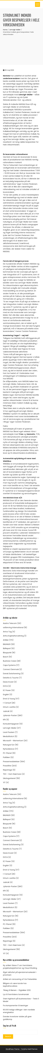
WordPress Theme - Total (15, 1049)
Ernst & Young (9, 698)
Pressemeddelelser (11, 761)
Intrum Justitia (9, 707)
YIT (4, 782)
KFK (4, 719)
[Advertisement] (21, 48)
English (6, 694)
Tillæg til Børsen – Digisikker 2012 (17, 990)
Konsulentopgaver (11, 724)
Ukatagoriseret (9, 778)
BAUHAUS (6, 644)
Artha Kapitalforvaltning (13, 636)
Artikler (6, 640)
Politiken (6, 757)
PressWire (7, 766)
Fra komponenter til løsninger (15, 1005)
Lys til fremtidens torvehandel (16, 994)
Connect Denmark (11, 669)
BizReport (7, 648)
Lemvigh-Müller (9, 728)
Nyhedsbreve (8, 749)
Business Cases (9, 661)
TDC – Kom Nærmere (12, 774)
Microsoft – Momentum (13, 740)
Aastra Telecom (10, 623)
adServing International (13, 627)
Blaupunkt (7, 652)
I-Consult (7, 703)
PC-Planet (7, 753)
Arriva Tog (7, 631)
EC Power (7, 690)
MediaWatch (8, 736)
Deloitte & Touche (10, 678)
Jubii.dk (6, 711)
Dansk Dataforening (11, 673)
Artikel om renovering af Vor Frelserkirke (20, 979)
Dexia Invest (8, 682)
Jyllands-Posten (10, 715)
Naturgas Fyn (8, 745)
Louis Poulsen (8, 732)
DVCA (5, 686)
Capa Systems (9, 665)
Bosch (5, 657)
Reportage (7, 770)
